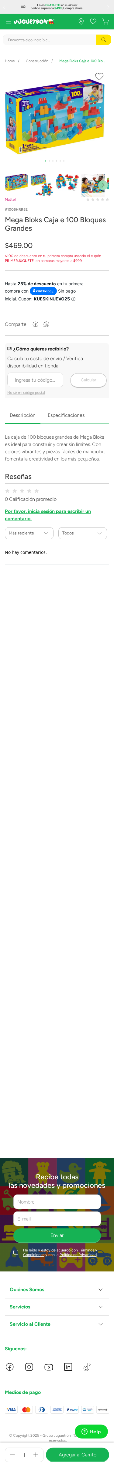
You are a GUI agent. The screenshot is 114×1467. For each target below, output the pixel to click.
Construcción (37, 61)
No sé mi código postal (26, 392)
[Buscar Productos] (103, 40)
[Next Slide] (109, 7)
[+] (36, 1455)
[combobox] (57, 39)
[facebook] (35, 324)
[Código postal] (57, 371)
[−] (12, 1455)
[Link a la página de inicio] (10, 61)
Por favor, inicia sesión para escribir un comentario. (48, 514)
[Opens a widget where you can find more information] (91, 1432)
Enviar (57, 1235)
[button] (57, 1289)
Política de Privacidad (78, 1254)
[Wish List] (93, 21)
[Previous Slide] (5, 7)
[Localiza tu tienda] (81, 21)
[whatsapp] (46, 324)
